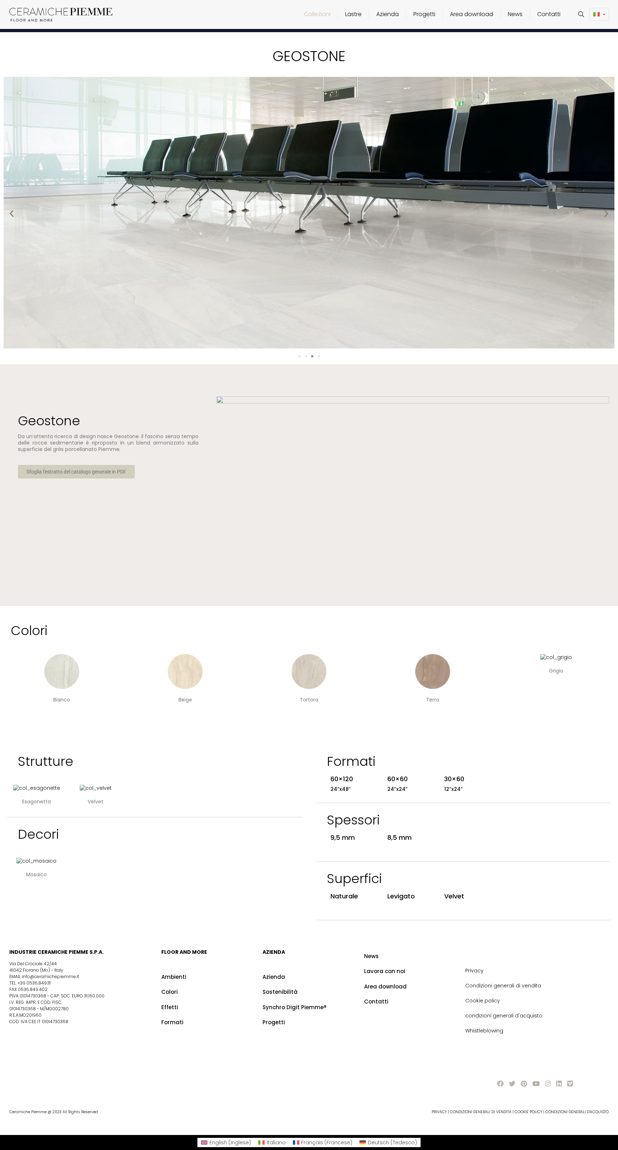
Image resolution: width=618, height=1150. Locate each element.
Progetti (274, 1022)
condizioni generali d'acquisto (504, 1015)
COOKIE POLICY (528, 1112)
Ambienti (173, 977)
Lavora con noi (384, 971)
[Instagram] (548, 1083)
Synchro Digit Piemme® (295, 1007)
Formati (172, 1022)
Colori (169, 992)
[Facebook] (500, 1083)
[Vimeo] (570, 1083)
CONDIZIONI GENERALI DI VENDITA (481, 1112)
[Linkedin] (559, 1083)
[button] (11, 213)
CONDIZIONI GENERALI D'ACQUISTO (577, 1112)
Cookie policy (482, 1000)
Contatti (376, 1001)
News (371, 956)
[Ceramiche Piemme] (60, 14)
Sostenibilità (280, 992)
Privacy (474, 970)
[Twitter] (512, 1083)
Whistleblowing (484, 1030)
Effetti (169, 1007)
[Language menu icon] (599, 14)
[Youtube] (536, 1083)
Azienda (274, 977)
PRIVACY (439, 1112)
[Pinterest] (524, 1083)
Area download (385, 986)
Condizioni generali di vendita (503, 985)
